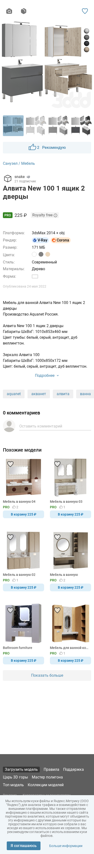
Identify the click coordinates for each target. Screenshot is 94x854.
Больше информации (65, 846)
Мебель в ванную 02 (19, 575)
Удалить (61, 435)
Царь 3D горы (15, 777)
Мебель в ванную (64, 575)
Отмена (32, 435)
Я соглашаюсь (24, 845)
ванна (85, 394)
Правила (51, 769)
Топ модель (13, 785)
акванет (38, 394)
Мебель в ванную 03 (66, 501)
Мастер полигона (47, 777)
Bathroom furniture (17, 648)
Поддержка (73, 769)
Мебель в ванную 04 (19, 501)
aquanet (14, 394)
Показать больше (47, 675)
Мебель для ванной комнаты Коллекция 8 (69, 648)
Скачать (62, 435)
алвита (63, 394)
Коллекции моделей (46, 785)
